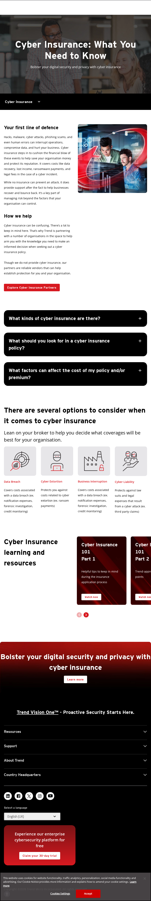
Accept (88, 893)
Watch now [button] (91, 597)
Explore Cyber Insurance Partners (31, 287)
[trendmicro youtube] (50, 796)
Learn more (75, 679)
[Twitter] (29, 796)
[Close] (144, 878)
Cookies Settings (60, 893)
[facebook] (18, 796)
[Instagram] (40, 796)
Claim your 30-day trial (38, 854)
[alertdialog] (75, 886)
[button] (75, 348)
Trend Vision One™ (37, 712)
